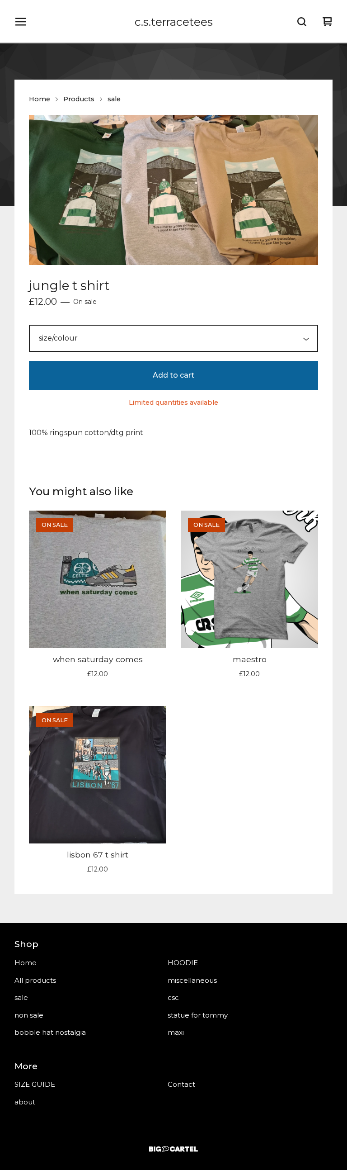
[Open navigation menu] (21, 22)
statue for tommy (198, 1015)
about (24, 1102)
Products (78, 99)
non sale (28, 1015)
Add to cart (173, 375)
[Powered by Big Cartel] (173, 1149)
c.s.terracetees (174, 21)
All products (35, 980)
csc (173, 997)
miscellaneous (192, 980)
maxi (176, 1032)
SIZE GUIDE (34, 1084)
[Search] (302, 22)
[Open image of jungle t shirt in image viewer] (173, 190)
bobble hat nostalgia (50, 1032)
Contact (181, 1084)
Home (39, 99)
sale (114, 99)
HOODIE (183, 962)
